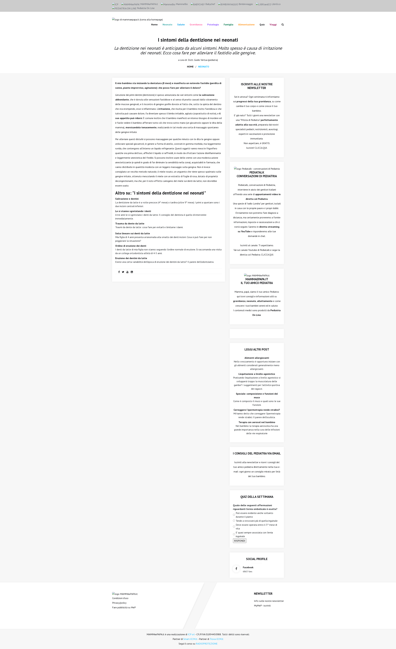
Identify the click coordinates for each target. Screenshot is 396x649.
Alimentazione (246, 24)
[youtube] (127, 271)
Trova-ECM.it (216, 638)
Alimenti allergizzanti (257, 357)
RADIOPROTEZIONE (206, 643)
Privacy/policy (119, 602)
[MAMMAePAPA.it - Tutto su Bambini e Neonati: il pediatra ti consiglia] (137, 19)
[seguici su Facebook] (236, 568)
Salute (181, 24)
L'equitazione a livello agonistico (257, 373)
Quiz (262, 24)
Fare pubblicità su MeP (124, 607)
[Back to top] (388, 641)
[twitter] (123, 271)
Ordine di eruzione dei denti (130, 245)
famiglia (228, 24)
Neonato (167, 24)
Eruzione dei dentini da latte (131, 258)
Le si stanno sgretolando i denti (133, 211)
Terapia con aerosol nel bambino (257, 422)
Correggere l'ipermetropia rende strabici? (257, 409)
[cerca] (281, 24)
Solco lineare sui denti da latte (132, 233)
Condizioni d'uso (120, 598)
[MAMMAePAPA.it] (125, 593)
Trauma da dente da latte (129, 223)
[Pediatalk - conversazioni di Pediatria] (257, 168)
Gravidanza (196, 24)
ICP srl (191, 634)
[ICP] (115, 4)
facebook (248, 567)
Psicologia (213, 24)
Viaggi (273, 24)
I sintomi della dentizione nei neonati (198, 40)
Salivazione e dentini (127, 198)
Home (154, 24)
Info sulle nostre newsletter (269, 600)
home (190, 66)
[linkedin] (132, 271)
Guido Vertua (200, 59)
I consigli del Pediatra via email (257, 453)
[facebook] (119, 271)
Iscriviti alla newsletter (246, 462)
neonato (203, 66)
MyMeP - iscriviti (262, 605)
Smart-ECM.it (190, 638)
